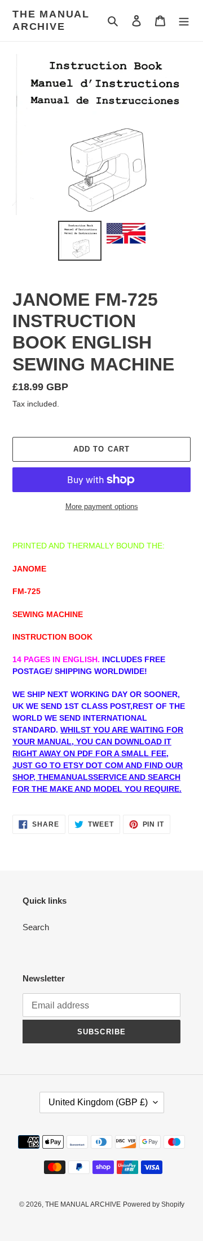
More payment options (101, 506)
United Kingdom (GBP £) (98, 1102)
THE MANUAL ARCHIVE (51, 20)
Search (36, 927)
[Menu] (184, 20)
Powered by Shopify (153, 1204)
